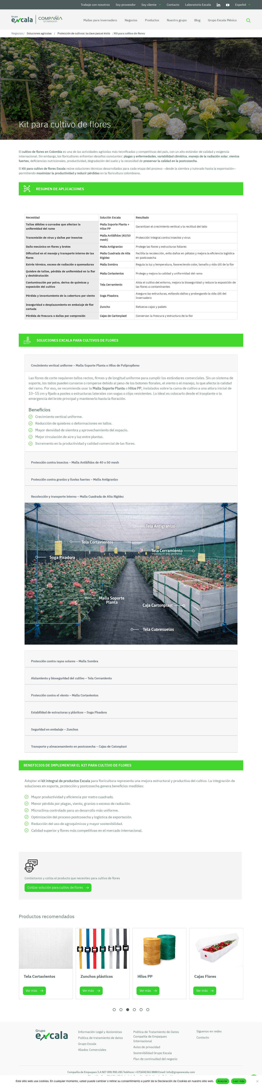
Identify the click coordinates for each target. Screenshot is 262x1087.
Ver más (31, 990)
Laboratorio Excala (198, 5)
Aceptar (222, 1081)
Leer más (238, 1081)
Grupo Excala (87, 1044)
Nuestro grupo (177, 20)
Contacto (173, 5)
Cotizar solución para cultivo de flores (55, 887)
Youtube (227, 4)
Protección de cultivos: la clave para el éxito (84, 33)
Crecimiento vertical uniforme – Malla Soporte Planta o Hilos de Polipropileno (85, 365)
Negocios (131, 20)
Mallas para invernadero (100, 20)
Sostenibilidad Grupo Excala (152, 1053)
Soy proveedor (126, 5)
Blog (197, 20)
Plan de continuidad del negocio (155, 1059)
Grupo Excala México (222, 20)
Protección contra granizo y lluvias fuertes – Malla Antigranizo (74, 479)
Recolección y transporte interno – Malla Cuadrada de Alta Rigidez (77, 496)
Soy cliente (149, 5)
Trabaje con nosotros (95, 5)
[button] (114, 1009)
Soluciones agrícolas (39, 33)
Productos (152, 20)
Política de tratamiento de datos (100, 1038)
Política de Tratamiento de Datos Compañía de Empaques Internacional (156, 1036)
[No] (257, 1081)
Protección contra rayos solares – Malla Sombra (64, 661)
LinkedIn (218, 4)
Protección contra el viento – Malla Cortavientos (64, 695)
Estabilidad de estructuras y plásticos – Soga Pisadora (69, 712)
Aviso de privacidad (146, 1047)
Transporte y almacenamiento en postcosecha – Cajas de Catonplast (79, 746)
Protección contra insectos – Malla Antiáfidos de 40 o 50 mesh (75, 462)
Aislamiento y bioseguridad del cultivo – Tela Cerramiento (71, 678)
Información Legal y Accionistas (100, 1032)
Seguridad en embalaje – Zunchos (54, 729)
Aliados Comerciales (92, 1050)
